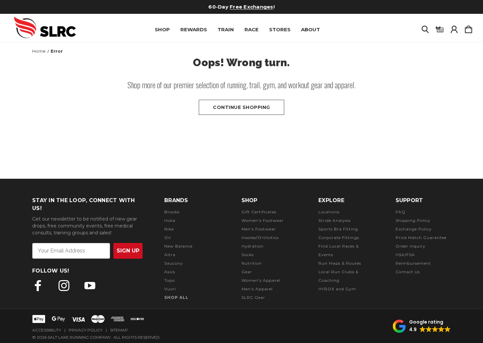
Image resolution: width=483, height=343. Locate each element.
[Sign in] (454, 28)
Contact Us (408, 271)
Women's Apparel (261, 280)
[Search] (425, 28)
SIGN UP (128, 251)
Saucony (173, 263)
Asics (169, 271)
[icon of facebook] (38, 285)
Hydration (253, 246)
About (310, 29)
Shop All (176, 297)
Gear (247, 271)
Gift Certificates (259, 211)
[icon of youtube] (90, 285)
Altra (169, 254)
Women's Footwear (263, 220)
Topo (169, 280)
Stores (279, 29)
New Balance (178, 246)
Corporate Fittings (338, 237)
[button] (422, 326)
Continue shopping (241, 107)
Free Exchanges (251, 7)
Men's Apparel (257, 288)
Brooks (171, 211)
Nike (169, 228)
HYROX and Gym (337, 288)
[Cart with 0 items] (468, 28)
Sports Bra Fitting (338, 228)
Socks (248, 254)
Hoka (169, 220)
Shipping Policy (413, 220)
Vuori (170, 288)
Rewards (193, 29)
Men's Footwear (259, 228)
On (167, 237)
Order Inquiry (411, 246)
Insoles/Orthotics (260, 237)
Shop (162, 29)
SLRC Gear (253, 297)
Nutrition (252, 263)
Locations (328, 211)
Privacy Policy (86, 330)
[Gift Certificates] (439, 28)
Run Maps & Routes (339, 263)
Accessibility (46, 330)
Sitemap (119, 330)
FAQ (400, 211)
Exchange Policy (414, 228)
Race (251, 29)
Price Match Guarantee (421, 237)
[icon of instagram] (64, 285)
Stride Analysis (334, 220)
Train (226, 29)
